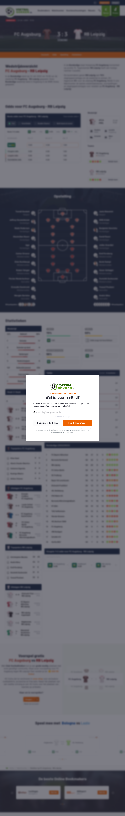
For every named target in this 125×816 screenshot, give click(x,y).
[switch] (34, 412)
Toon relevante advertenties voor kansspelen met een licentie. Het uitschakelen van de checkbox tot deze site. (61, 411)
